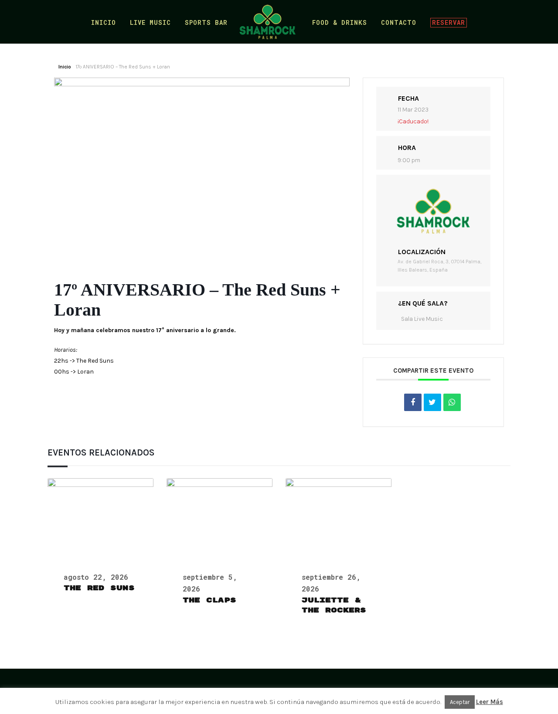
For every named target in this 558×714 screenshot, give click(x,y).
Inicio (103, 23)
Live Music (150, 23)
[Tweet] (432, 402)
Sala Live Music (422, 319)
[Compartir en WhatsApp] (452, 402)
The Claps (209, 600)
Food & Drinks (339, 23)
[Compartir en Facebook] (413, 402)
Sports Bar (206, 23)
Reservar (448, 22)
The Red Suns (99, 588)
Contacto (398, 23)
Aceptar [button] (460, 702)
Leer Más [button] (489, 702)
